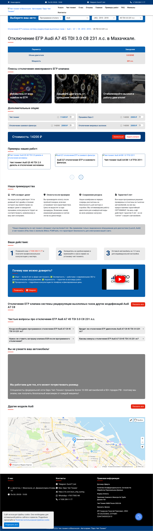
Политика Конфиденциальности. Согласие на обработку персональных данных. (114, 489)
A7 (74, 29)
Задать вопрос (133, 137)
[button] (81, 177)
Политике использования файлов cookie (32, 520)
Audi (69, 29)
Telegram (32, 290)
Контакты (62, 12)
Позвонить (18, 290)
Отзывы (89, 8)
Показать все (138, 304)
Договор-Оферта (103, 484)
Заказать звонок (103, 507)
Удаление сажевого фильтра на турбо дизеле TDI (111, 498)
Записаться (118, 137)
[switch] (71, 117)
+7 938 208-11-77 (36, 251)
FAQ (123, 8)
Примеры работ (112, 8)
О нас (81, 8)
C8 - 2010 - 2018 (84, 29)
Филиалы (131, 8)
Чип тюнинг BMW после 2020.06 (109, 503)
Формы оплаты (103, 494)
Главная (99, 8)
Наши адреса (15, 2)
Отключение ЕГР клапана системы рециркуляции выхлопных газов (36, 29)
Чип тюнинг (71, 8)
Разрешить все (11, 525)
